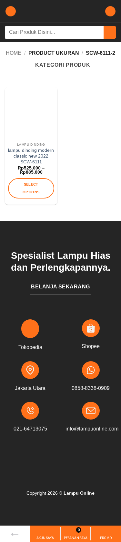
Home (13, 53)
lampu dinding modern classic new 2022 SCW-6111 (31, 156)
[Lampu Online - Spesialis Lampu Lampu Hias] (60, 11)
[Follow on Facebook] (50, 457)
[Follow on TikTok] (70, 457)
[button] (10, 11)
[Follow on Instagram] (60, 457)
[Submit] (110, 32)
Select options (31, 188)
